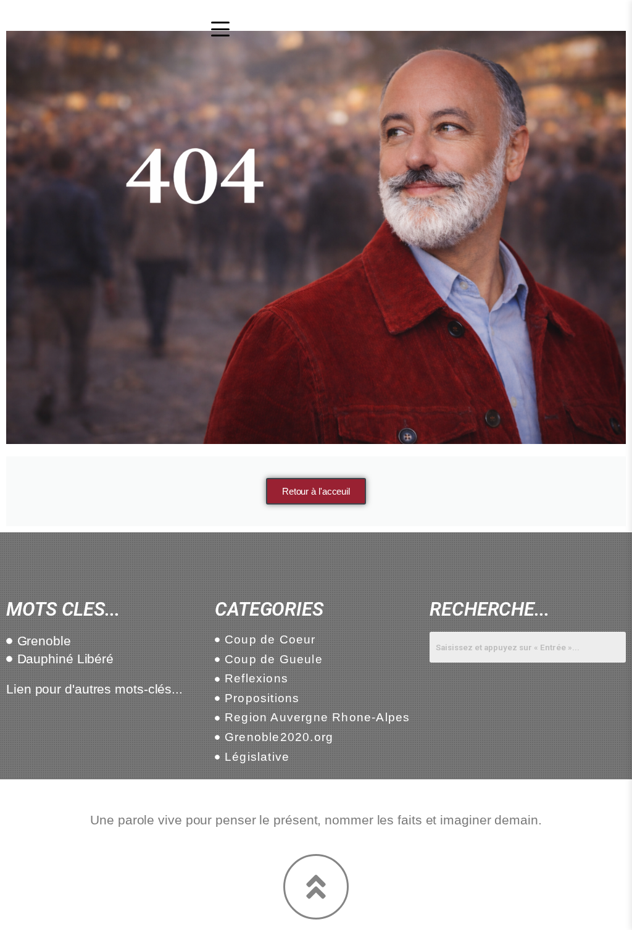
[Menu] (220, 29)
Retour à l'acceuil (316, 491)
